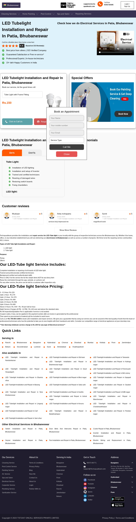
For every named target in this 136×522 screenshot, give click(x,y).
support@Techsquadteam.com (95, 469)
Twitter (89, 500)
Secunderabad (22, 347)
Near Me (32, 474)
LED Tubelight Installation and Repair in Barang (22, 385)
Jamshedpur (126, 343)
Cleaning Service (8, 463)
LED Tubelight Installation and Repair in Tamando (111, 357)
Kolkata (102, 343)
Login (31, 485)
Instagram (91, 488)
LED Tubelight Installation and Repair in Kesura (66, 404)
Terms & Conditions (36, 463)
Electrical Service (8, 481)
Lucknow (37, 347)
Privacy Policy (34, 466)
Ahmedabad (61, 347)
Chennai (65, 343)
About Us (32, 481)
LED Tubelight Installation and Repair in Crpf (21, 411)
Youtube (90, 484)
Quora (89, 492)
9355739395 (108, 5)
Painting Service (8, 470)
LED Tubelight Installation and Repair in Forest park (112, 369)
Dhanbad (77, 343)
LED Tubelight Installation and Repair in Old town (67, 357)
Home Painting (28, 14)
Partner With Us (35, 489)
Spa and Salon (63, 14)
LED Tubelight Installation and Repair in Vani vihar (23, 418)
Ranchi (7, 343)
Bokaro (7, 347)
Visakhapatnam (78, 347)
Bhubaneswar (22, 343)
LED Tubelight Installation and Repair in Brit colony (111, 373)
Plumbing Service (8, 489)
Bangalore (37, 343)
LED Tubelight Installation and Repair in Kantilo (66, 392)
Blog (31, 470)
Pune (113, 343)
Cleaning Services (9, 14)
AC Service (6, 474)
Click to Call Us (15, 121)
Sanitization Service (9, 493)
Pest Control (46, 14)
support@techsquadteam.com (89, 5)
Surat (49, 347)
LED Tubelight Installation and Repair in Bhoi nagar (67, 377)
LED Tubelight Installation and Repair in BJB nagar (111, 392)
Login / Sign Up (127, 5)
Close (66, 154)
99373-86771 (92, 463)
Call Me (66, 147)
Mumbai (90, 343)
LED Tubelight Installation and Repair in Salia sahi (67, 385)
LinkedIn (90, 496)
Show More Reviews (68, 230)
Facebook (91, 480)
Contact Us (33, 478)
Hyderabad (51, 343)
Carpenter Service (8, 485)
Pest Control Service (9, 466)
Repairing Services (83, 14)
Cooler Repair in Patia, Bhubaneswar (106, 429)
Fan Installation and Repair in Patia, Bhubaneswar (67, 440)
